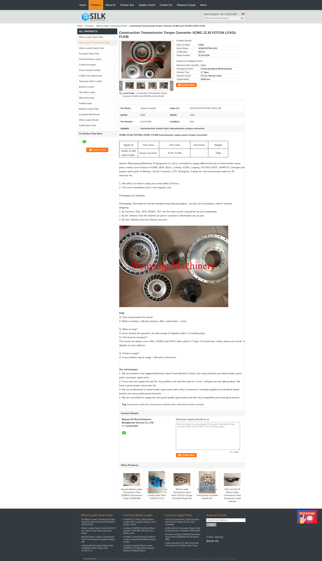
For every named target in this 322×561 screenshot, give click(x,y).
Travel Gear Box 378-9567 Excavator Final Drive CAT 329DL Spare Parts (182, 544)
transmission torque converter (190, 404)
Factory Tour (127, 5)
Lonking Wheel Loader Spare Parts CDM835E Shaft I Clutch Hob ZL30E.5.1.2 (97, 548)
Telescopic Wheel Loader (90, 81)
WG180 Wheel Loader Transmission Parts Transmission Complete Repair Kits (207, 494)
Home (82, 5)
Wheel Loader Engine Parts (91, 48)
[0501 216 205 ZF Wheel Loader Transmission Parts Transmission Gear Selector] (232, 479)
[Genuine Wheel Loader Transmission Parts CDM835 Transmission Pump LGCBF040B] (131, 479)
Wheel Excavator (86, 98)
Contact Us (166, 5)
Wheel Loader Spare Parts (91, 37)
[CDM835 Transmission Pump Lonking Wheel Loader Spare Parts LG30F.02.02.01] (157, 482)
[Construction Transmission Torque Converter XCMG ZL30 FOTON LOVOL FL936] (146, 59)
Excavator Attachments (89, 114)
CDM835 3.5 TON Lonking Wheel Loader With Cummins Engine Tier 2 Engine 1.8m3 (139, 522)
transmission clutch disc (138, 404)
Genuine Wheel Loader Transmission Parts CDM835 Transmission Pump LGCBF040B (131, 494)
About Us (110, 5)
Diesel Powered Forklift (89, 70)
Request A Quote (186, 5)
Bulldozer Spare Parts (89, 109)
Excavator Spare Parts (89, 54)
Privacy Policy (90, 559)
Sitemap (218, 537)
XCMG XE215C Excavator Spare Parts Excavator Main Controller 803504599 (182, 529)
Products (96, 5)
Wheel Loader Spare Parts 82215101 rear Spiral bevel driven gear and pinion (98, 530)
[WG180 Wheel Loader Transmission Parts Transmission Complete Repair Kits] (207, 482)
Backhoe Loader (86, 87)
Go (242, 18)
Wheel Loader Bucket (89, 120)
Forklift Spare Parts (87, 125)
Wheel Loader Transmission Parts (111, 26)
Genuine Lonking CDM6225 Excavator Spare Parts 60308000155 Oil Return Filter (182, 537)
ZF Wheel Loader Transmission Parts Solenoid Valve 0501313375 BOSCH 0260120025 (98, 522)
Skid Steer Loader (87, 92)
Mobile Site (213, 541)
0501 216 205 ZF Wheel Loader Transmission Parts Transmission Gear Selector (232, 495)
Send (211, 525)
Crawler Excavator (87, 65)
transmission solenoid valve (163, 404)
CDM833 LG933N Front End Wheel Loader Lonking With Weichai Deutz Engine (139, 539)
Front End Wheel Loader (90, 59)
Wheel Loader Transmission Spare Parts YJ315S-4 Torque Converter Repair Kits (182, 494)
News (203, 5)
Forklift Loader (85, 103)
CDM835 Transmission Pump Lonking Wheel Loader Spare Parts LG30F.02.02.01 (156, 494)
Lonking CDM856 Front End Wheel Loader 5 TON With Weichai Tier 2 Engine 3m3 (139, 530)
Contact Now (188, 85)
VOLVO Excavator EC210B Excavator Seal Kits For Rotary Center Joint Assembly (182, 522)
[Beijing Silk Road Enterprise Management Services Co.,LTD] (93, 16)
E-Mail (209, 537)
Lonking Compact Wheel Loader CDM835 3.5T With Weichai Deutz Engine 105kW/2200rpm (138, 548)
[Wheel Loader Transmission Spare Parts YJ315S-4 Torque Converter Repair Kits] (182, 479)
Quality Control (147, 5)
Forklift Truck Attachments (90, 76)
